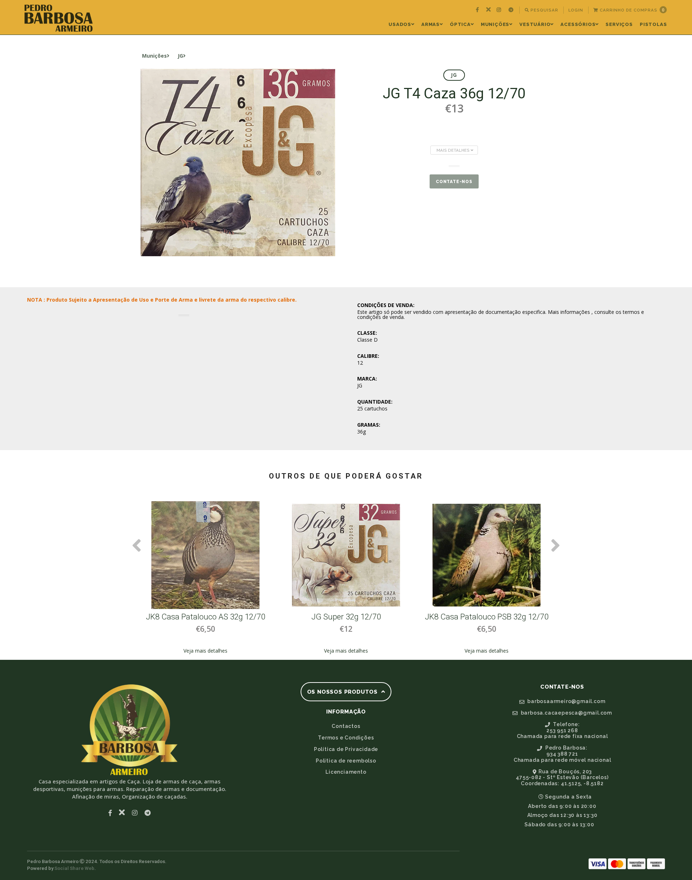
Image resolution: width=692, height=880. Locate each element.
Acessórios (577, 24)
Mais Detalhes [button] (453, 150)
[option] (205, 578)
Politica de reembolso (346, 761)
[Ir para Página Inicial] (59, 18)
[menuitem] (478, 10)
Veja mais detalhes (205, 650)
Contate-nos (454, 181)
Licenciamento (345, 772)
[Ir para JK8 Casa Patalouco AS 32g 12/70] (205, 555)
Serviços (619, 24)
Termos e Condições (346, 738)
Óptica (460, 24)
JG (180, 55)
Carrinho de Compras (631, 10)
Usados (400, 24)
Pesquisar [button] (543, 10)
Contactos (346, 726)
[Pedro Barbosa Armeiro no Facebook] (478, 10)
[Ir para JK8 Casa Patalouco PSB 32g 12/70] (486, 555)
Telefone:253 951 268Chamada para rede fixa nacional (562, 730)
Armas (430, 24)
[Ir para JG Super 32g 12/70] (346, 555)
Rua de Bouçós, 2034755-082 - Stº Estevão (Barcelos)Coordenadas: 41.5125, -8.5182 (562, 778)
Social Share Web (74, 868)
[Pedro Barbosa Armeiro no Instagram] (500, 10)
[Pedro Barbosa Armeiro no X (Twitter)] (488, 10)
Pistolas (653, 24)
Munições (495, 24)
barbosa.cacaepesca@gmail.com (565, 713)
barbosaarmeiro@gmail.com (565, 701)
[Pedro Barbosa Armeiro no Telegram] (512, 10)
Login (575, 10)
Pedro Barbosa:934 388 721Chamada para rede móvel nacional (562, 754)
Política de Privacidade (346, 749)
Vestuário (534, 24)
